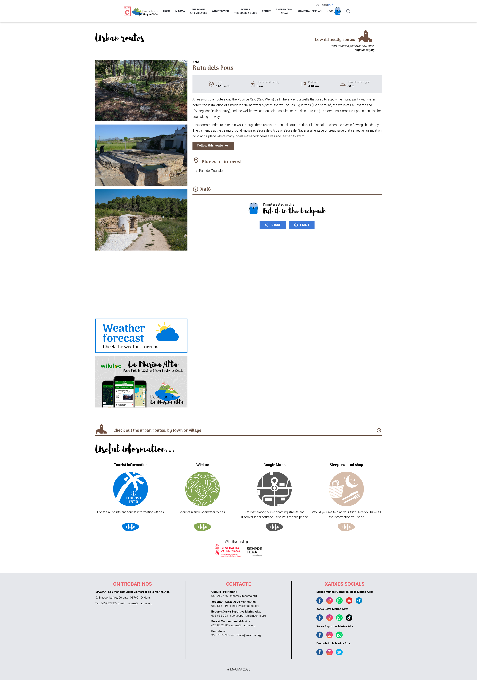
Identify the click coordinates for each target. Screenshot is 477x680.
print (302, 224)
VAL (318, 5)
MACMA (180, 11)
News (330, 11)
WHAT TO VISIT (220, 11)
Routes (266, 11)
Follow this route (213, 145)
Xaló (205, 189)
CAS (324, 5)
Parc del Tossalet (211, 171)
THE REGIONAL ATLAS (284, 11)
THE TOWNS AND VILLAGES (198, 11)
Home (166, 11)
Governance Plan (310, 11)
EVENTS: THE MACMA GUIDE (245, 11)
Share (272, 224)
